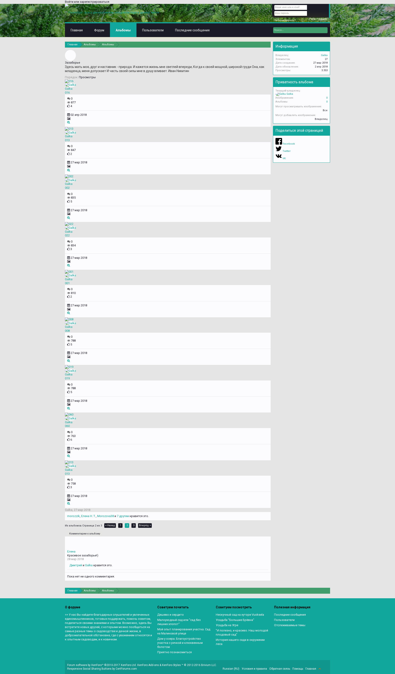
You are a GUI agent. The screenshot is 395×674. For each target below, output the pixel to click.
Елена (71, 551)
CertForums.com (126, 668)
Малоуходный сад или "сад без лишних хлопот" (179, 622)
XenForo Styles (171, 665)
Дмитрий (75, 565)
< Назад (110, 525)
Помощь (297, 668)
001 (67, 283)
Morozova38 (105, 516)
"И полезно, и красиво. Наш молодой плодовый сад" (242, 632)
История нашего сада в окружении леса (240, 642)
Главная (77, 30)
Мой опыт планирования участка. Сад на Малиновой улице (183, 631)
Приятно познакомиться (174, 652)
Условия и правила (254, 668)
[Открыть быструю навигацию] (267, 44)
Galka (68, 88)
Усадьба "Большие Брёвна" (235, 620)
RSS (325, 668)
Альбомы (123, 30)
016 (67, 92)
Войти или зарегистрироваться (87, 1)
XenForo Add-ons (148, 665)
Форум (99, 30)
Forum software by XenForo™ (101, 665)
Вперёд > (145, 525)
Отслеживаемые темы (289, 625)
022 (67, 235)
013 (67, 140)
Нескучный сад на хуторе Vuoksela (240, 614)
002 (67, 187)
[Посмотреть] (68, 122)
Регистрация (318, 19)
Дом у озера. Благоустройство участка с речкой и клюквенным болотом (180, 643)
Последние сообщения (192, 30)
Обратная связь (279, 668)
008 (67, 330)
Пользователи (153, 30)
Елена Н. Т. (88, 516)
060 (67, 426)
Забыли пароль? (285, 20)
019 (67, 378)
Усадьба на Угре (227, 625)
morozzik (73, 516)
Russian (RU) (231, 668)
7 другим (123, 516)
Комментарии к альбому (84, 533)
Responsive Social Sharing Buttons (89, 668)
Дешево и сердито (170, 614)
